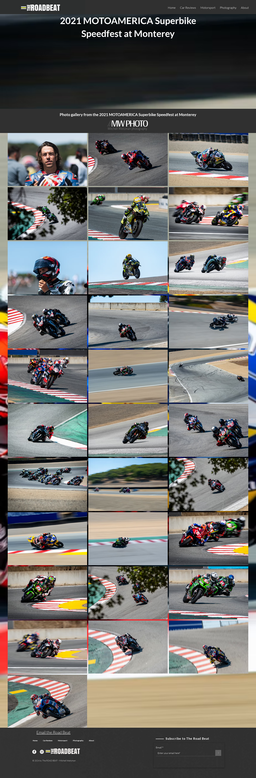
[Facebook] (34, 752)
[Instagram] (42, 752)
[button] (188, 7)
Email (159, 747)
